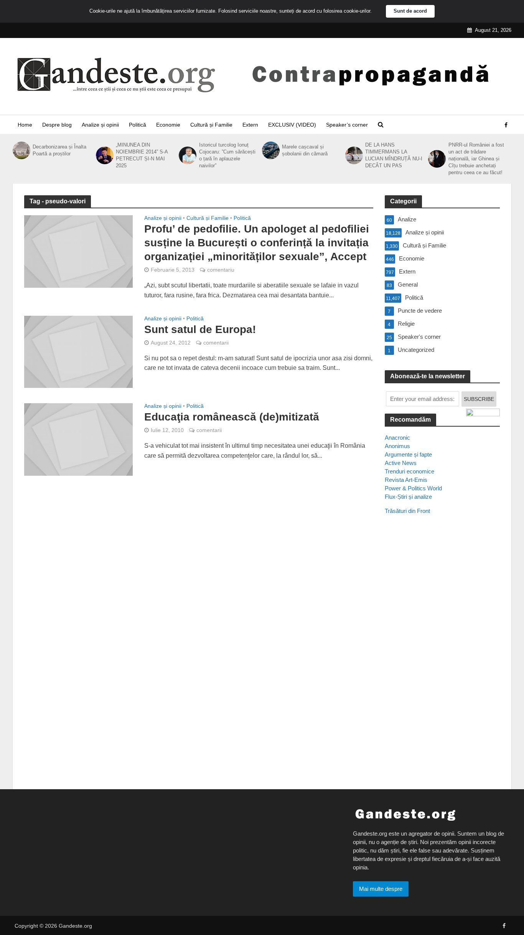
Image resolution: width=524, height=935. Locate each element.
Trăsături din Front (407, 511)
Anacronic (397, 437)
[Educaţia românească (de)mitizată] (78, 439)
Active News (401, 463)
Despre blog (57, 125)
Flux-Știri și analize (408, 496)
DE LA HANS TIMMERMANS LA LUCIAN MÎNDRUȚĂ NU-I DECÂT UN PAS (393, 155)
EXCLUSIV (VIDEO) (292, 125)
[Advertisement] (442, 660)
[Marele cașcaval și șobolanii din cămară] (270, 150)
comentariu (220, 270)
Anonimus (397, 446)
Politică (137, 125)
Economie (168, 125)
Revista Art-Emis (406, 480)
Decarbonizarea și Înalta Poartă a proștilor (59, 150)
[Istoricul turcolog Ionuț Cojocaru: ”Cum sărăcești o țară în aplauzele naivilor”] (187, 155)
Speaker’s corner (347, 125)
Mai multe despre (380, 889)
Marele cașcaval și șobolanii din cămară (305, 150)
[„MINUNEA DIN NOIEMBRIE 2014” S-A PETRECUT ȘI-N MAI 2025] (104, 155)
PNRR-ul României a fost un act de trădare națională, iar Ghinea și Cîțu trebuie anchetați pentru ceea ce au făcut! (476, 158)
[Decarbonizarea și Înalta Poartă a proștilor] (21, 150)
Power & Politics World (413, 488)
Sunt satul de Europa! (200, 329)
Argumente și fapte (408, 454)
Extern (250, 125)
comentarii (216, 343)
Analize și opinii (100, 125)
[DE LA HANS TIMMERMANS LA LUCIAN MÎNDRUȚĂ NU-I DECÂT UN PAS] (353, 155)
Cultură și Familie (211, 125)
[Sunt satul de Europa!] (78, 351)
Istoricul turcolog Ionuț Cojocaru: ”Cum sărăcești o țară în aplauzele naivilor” (227, 155)
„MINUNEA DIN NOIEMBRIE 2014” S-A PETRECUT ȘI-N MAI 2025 (142, 155)
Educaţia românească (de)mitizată (231, 417)
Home (25, 125)
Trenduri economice (409, 471)
